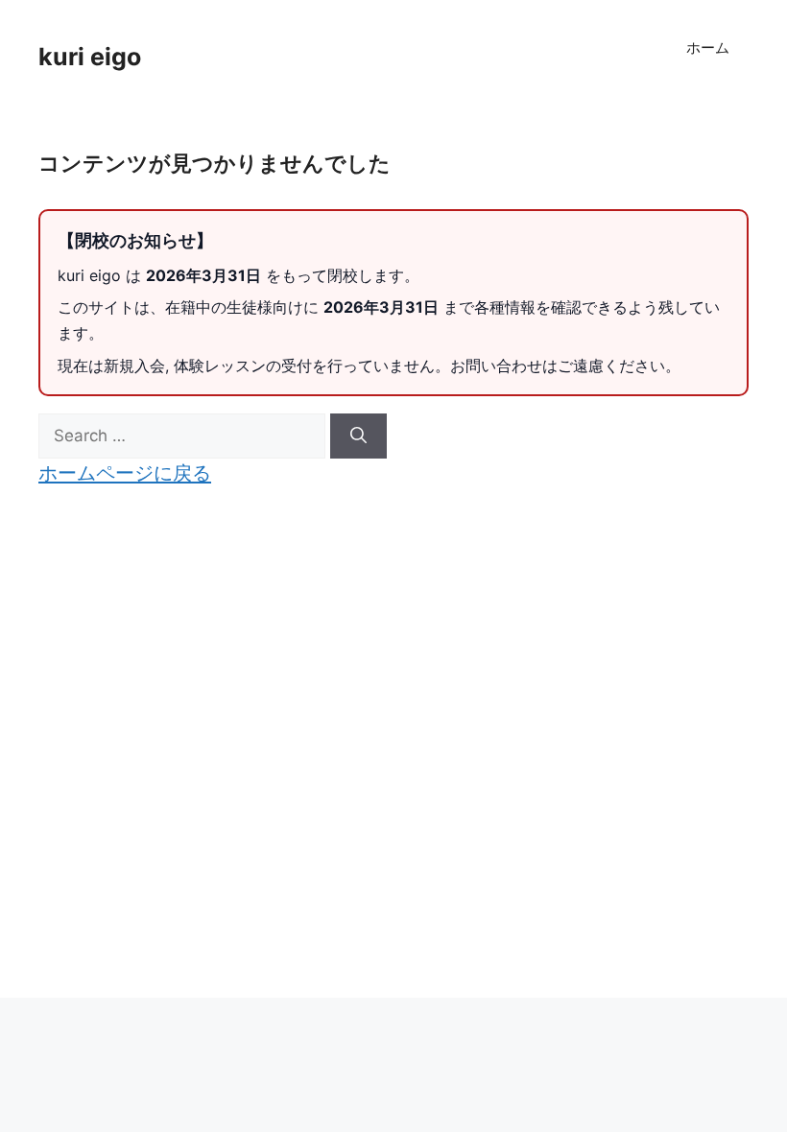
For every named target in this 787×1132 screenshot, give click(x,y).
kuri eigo (89, 56)
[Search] (358, 436)
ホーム (707, 47)
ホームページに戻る (124, 472)
